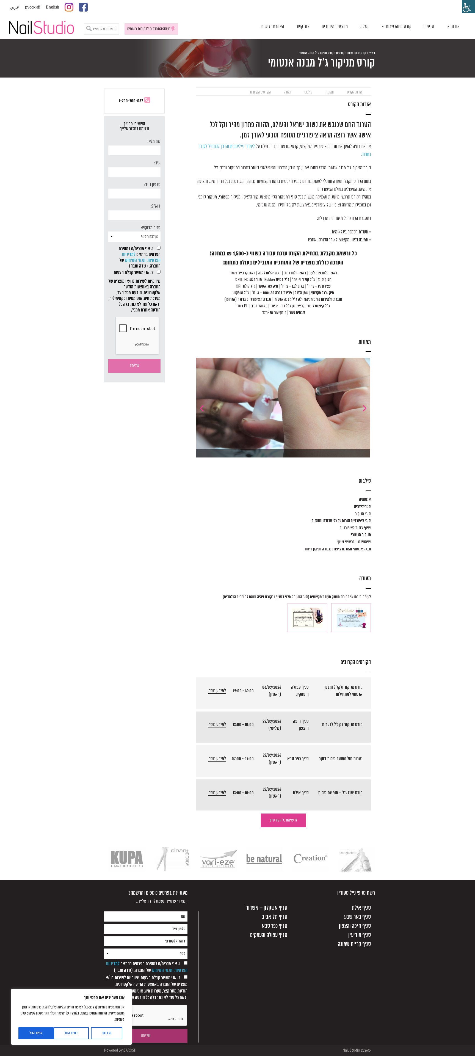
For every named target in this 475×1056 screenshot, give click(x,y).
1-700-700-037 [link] (131, 100)
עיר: (157, 163)
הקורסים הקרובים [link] (260, 92)
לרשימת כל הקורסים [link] (283, 820)
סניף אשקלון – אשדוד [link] (266, 908)
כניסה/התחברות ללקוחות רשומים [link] (148, 29)
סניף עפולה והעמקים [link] (268, 935)
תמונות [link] (330, 92)
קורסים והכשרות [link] (399, 26)
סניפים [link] (429, 26)
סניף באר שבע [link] (357, 917)
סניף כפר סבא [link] (274, 926)
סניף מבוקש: (151, 227)
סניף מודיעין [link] (359, 935)
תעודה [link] (287, 92)
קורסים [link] (340, 53)
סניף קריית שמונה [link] (354, 944)
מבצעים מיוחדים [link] (335, 26)
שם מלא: (154, 141)
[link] (468, 6)
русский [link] (32, 7)
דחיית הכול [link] (71, 1033)
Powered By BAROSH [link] (120, 1050)
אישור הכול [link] (35, 1033)
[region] (71, 1017)
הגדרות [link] (106, 1033)
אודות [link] (455, 26)
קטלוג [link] (365, 26)
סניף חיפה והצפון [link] (355, 926)
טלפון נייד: (152, 184)
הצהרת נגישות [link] (272, 26)
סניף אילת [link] (361, 908)
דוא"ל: (156, 206)
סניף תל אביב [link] (274, 917)
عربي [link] (15, 7)
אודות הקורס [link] (354, 92)
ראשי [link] (372, 53)
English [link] (52, 7)
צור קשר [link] (303, 26)
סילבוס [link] (308, 92)
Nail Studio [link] (41, 26)
